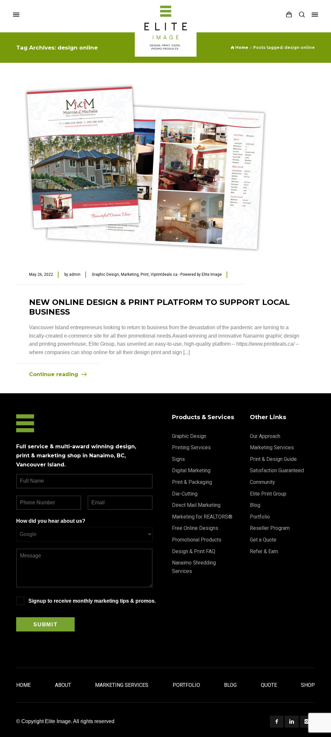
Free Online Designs (195, 528)
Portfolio (260, 517)
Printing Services (191, 447)
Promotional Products (196, 540)
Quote (269, 685)
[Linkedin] (291, 722)
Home (23, 685)
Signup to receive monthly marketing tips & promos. (92, 601)
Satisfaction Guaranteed (277, 470)
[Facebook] (276, 722)
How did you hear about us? (50, 521)
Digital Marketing (191, 470)
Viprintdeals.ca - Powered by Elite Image (186, 274)
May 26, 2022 (41, 274)
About (63, 685)
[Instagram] (307, 722)
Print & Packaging (192, 482)
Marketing (130, 274)
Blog (255, 505)
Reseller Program (270, 528)
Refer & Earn (264, 551)
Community (262, 482)
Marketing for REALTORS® (202, 517)
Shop (308, 685)
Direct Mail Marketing (196, 505)
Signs (178, 459)
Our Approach (265, 436)
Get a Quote (263, 540)
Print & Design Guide (273, 459)
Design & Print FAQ (193, 551)
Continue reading (53, 374)
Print (145, 274)
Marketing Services (272, 447)
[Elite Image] (166, 14)
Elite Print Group (268, 494)
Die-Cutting (185, 494)
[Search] (301, 14)
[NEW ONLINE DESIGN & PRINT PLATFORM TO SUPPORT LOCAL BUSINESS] (145, 168)
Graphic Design (105, 274)
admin (74, 274)
